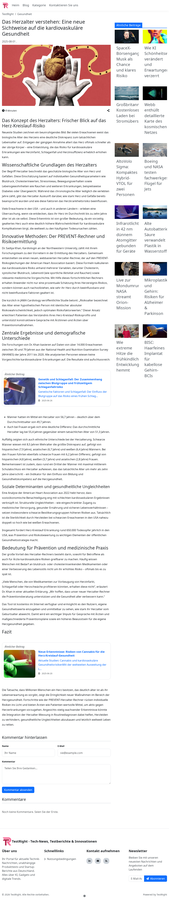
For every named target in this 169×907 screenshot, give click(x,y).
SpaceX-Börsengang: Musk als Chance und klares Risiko (128, 61)
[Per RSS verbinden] (106, 861)
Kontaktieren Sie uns (63, 5)
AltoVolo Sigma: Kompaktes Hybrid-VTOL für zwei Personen (126, 177)
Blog (26, 5)
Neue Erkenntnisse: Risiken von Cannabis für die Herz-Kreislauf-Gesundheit (71, 653)
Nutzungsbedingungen (61, 859)
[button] (108, 110)
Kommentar (8, 761)
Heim (15, 5)
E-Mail (61, 746)
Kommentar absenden (18, 790)
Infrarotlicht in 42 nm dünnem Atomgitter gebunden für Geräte (127, 237)
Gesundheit (24, 14)
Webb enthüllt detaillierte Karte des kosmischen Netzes (155, 118)
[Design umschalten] (84, 896)
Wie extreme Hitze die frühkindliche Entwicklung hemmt (128, 356)
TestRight (8, 14)
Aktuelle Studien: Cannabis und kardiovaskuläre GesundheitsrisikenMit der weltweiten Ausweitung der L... (72, 665)
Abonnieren (157, 878)
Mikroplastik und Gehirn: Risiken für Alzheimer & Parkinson (156, 296)
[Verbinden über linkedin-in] (89, 861)
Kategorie (39, 5)
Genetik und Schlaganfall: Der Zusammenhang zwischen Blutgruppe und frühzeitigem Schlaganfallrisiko (70, 383)
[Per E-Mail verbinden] (98, 861)
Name (5, 746)
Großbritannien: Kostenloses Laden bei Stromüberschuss (133, 113)
